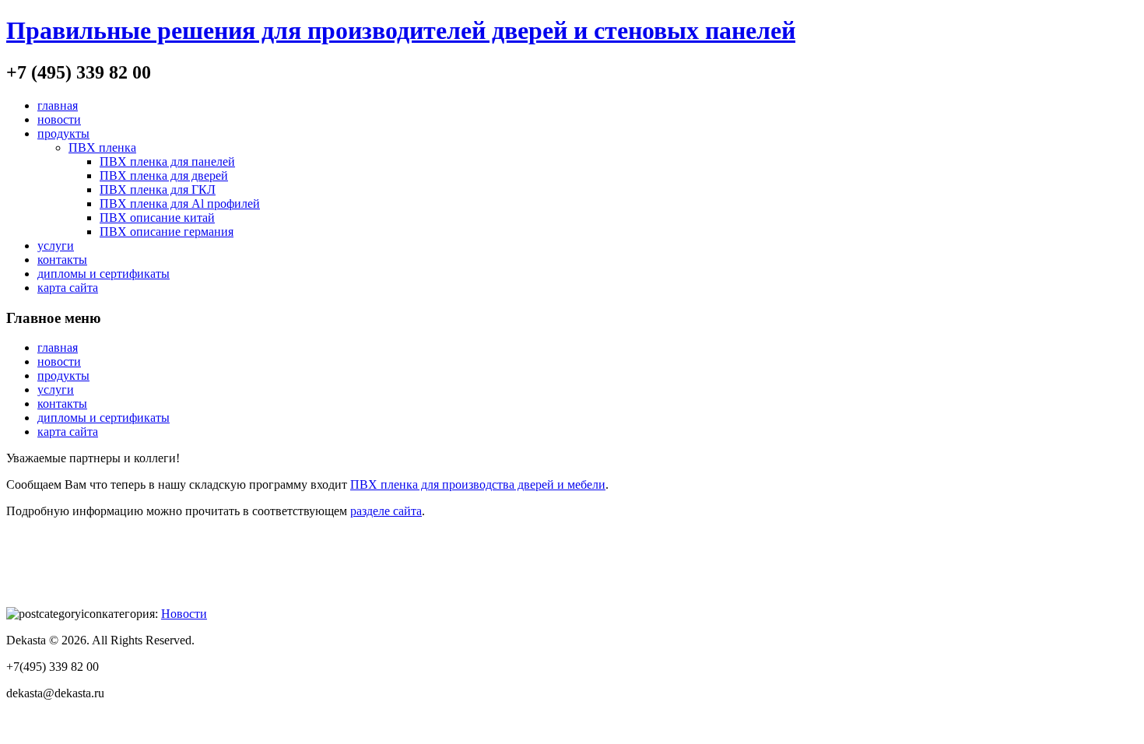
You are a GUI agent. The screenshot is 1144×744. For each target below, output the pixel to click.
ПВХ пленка (102, 147)
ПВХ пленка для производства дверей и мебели (477, 484)
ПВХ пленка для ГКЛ (158, 189)
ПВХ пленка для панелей (167, 161)
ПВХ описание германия (166, 231)
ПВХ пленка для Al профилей (180, 203)
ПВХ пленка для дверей (164, 175)
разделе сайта (386, 511)
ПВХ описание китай (157, 217)
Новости (184, 613)
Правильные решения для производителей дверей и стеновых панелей (400, 30)
